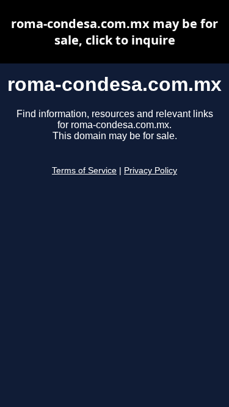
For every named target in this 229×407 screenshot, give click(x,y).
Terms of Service (84, 170)
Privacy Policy (150, 170)
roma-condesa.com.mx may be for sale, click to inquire (114, 31)
